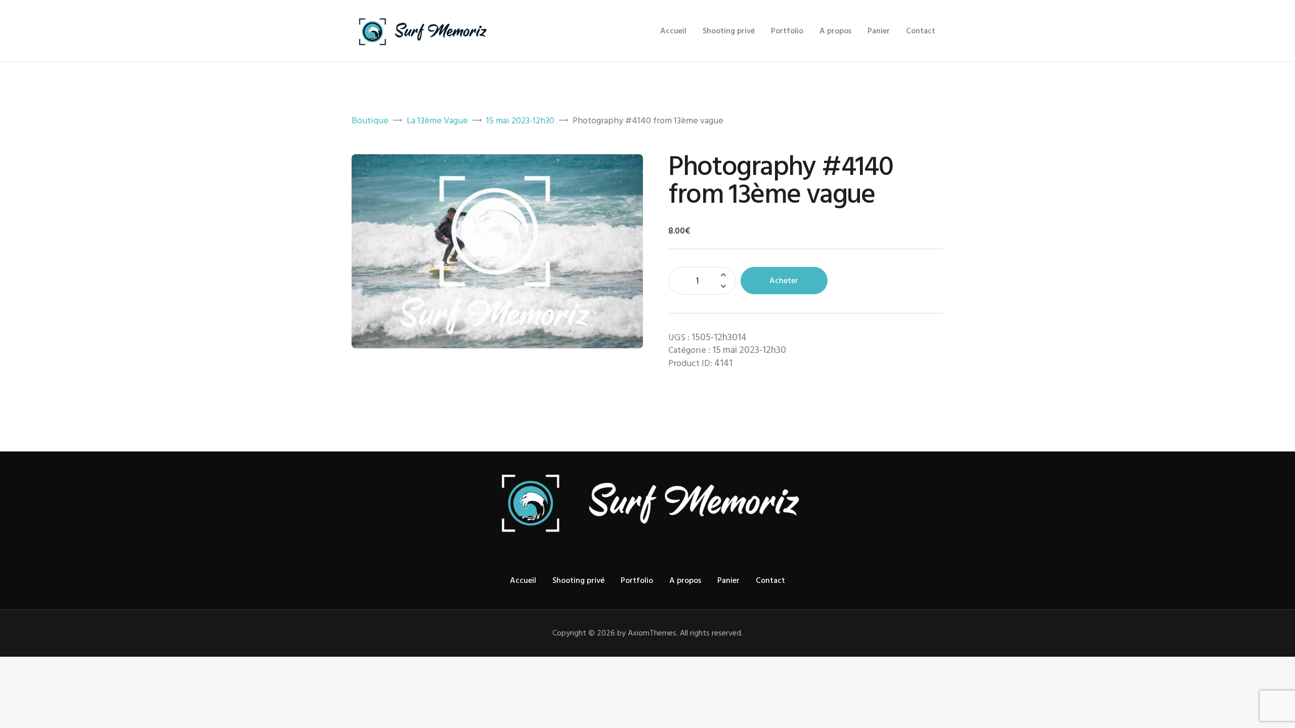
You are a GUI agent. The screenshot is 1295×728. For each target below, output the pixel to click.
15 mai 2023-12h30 (520, 120)
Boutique (370, 120)
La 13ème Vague (437, 120)
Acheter (783, 280)
